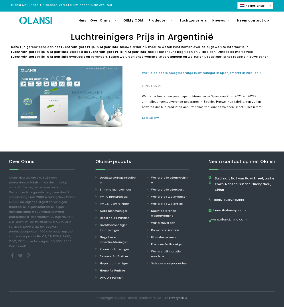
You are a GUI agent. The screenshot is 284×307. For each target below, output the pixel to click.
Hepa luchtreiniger (114, 263)
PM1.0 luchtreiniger (114, 197)
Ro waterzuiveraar (165, 230)
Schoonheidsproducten (169, 263)
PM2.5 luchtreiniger (114, 204)
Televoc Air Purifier (114, 256)
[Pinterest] (28, 255)
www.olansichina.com (229, 220)
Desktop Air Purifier (114, 218)
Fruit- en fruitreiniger (167, 244)
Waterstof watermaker (169, 197)
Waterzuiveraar (163, 223)
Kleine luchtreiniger (114, 249)
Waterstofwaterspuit (167, 189)
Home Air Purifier (112, 270)
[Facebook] (13, 255)
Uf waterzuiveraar (165, 237)
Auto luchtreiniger (113, 211)
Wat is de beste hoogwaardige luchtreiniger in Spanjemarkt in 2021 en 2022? (206, 73)
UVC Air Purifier (111, 278)
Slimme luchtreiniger (115, 189)
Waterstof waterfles (167, 204)
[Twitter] (21, 255)
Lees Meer (149, 117)
